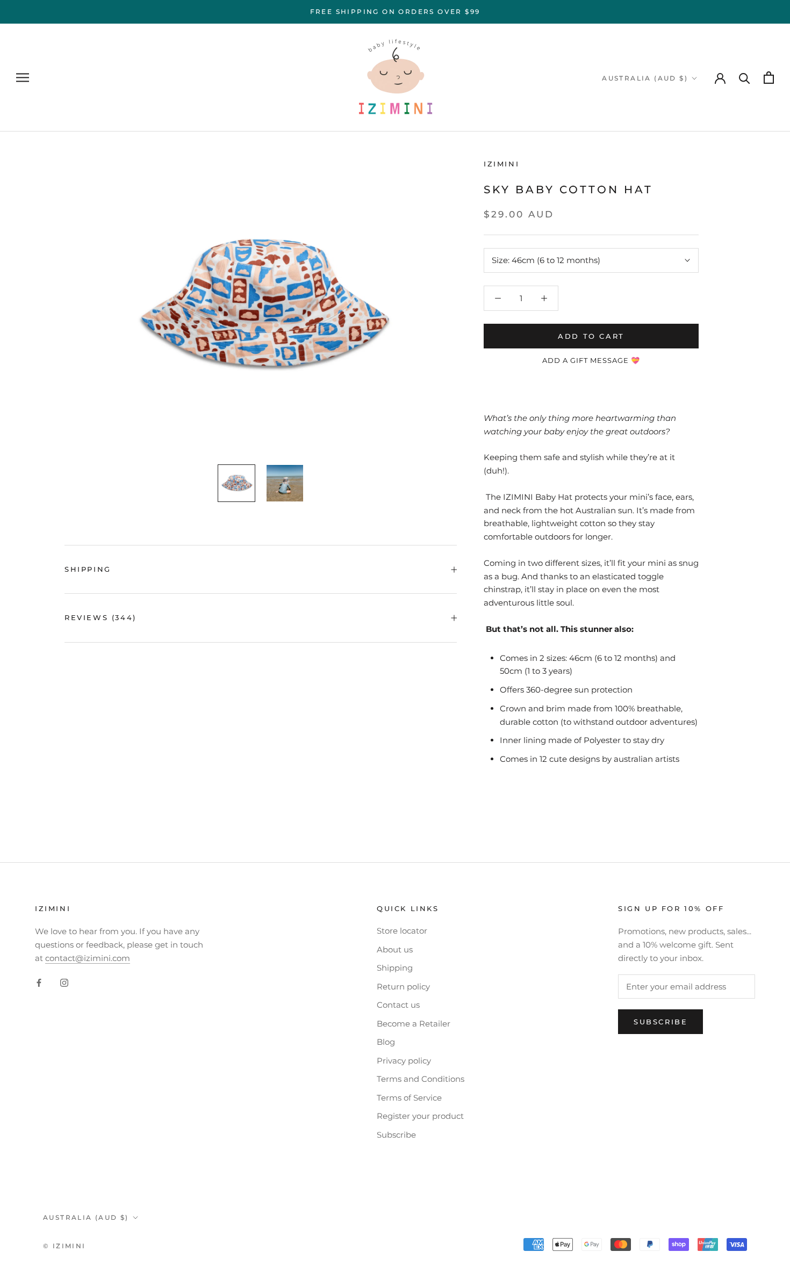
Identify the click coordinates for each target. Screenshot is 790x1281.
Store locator (402, 931)
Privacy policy (404, 1061)
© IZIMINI (64, 1246)
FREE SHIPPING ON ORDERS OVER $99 (395, 12)
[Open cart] (769, 77)
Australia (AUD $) (645, 78)
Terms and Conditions (420, 1079)
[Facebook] (39, 982)
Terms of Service (409, 1098)
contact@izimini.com (87, 958)
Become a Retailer (413, 1023)
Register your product (420, 1116)
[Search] (744, 77)
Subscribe (396, 1135)
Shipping (87, 569)
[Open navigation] (22, 78)
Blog (386, 1042)
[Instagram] (64, 982)
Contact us (398, 1005)
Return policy (403, 986)
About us (395, 949)
